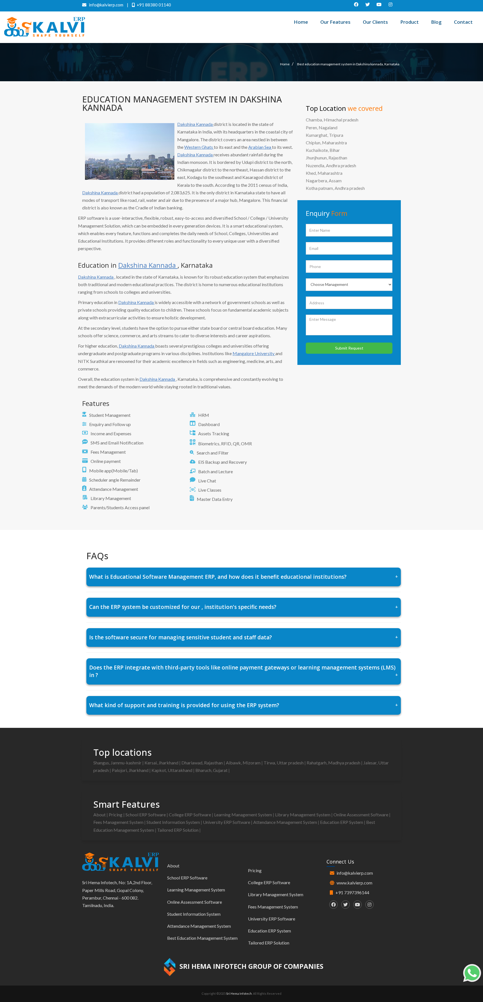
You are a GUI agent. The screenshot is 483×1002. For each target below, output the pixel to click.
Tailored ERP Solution (178, 830)
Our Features (335, 22)
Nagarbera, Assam (324, 180)
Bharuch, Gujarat (211, 770)
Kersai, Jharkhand (162, 762)
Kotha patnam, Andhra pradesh (335, 188)
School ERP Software (146, 814)
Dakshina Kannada (195, 124)
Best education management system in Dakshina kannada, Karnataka (348, 64)
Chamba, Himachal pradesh (332, 119)
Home (301, 22)
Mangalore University (254, 353)
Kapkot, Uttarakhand (172, 770)
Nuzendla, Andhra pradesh (331, 165)
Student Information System (173, 822)
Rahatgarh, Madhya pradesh (334, 762)
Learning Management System (243, 814)
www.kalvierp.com (354, 882)
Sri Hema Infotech (239, 993)
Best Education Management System (202, 938)
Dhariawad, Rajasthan (202, 762)
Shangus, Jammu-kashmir (117, 762)
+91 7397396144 (352, 892)
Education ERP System (342, 822)
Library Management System (303, 814)
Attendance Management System (285, 822)
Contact (463, 22)
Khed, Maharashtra (324, 173)
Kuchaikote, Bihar (323, 150)
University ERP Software (227, 822)
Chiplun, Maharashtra (326, 142)
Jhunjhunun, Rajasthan (326, 157)
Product (409, 22)
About (99, 814)
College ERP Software (190, 814)
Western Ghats (199, 147)
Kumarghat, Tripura (324, 135)
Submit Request (349, 348)
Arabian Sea (260, 147)
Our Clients (375, 22)
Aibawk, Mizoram (243, 762)
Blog (436, 22)
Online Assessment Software (361, 814)
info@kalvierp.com (355, 873)
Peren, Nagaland (321, 127)
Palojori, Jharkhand (130, 770)
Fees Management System (118, 822)
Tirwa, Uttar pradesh (284, 762)
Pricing (116, 814)
